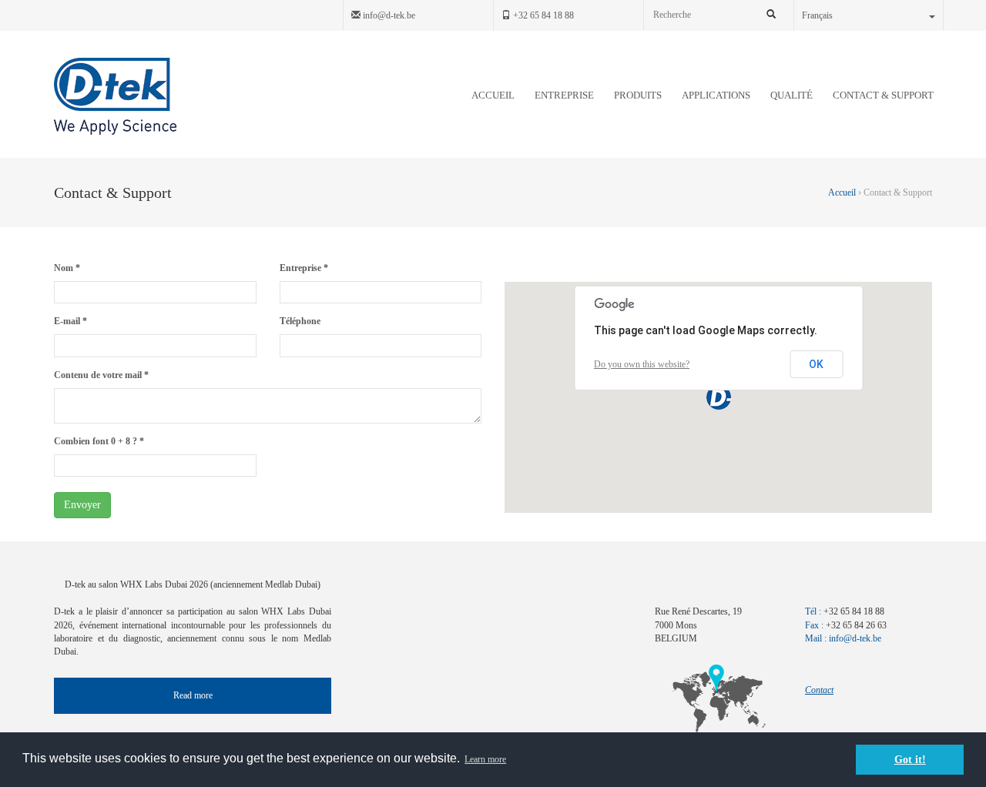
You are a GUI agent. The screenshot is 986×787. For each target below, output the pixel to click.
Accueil (843, 192)
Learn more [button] (485, 759)
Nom (67, 268)
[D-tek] (115, 96)
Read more (193, 695)
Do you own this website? (641, 364)
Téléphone (300, 321)
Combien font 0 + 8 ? (99, 441)
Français (817, 15)
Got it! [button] (910, 759)
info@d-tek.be (388, 15)
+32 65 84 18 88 (542, 15)
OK (816, 364)
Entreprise (304, 268)
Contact (819, 690)
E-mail (70, 321)
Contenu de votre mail (101, 375)
